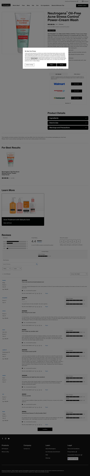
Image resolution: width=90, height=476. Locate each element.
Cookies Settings (29, 64)
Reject (51, 64)
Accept (61, 64)
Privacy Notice (34, 58)
